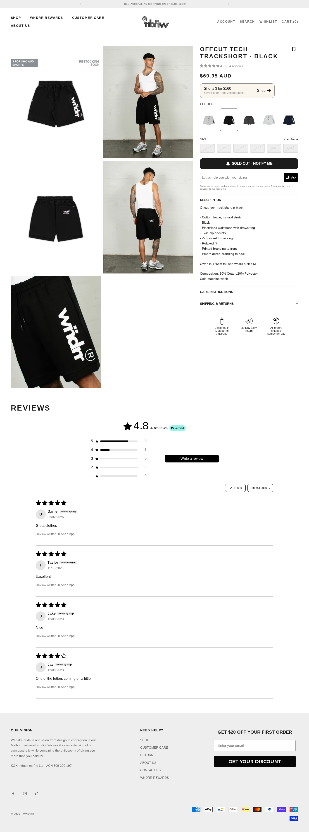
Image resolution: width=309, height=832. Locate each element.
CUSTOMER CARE (88, 17)
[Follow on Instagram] (25, 793)
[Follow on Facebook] (13, 793)
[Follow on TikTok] (36, 793)
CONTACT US (150, 770)
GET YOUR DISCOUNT (254, 761)
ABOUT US (20, 25)
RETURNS (147, 755)
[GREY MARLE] (209, 120)
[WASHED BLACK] (249, 120)
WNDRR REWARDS (46, 17)
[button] (210, 66)
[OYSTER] (269, 120)
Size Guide (290, 139)
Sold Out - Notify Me (252, 163)
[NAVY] (289, 120)
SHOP (16, 17)
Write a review (192, 458)
